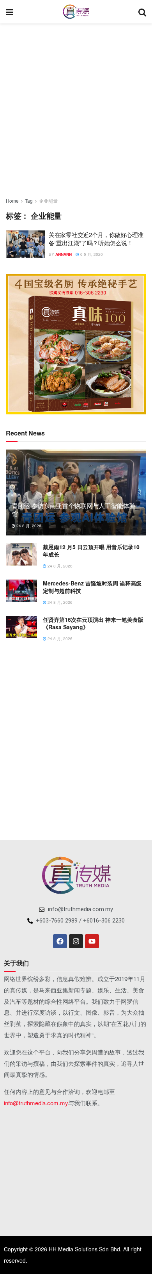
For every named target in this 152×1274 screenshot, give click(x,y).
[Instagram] (76, 941)
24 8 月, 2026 (28, 525)
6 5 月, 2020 (91, 254)
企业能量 (48, 200)
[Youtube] (92, 941)
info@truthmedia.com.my (36, 1103)
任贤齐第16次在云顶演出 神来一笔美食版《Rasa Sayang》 (93, 623)
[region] (76, 344)
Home (12, 200)
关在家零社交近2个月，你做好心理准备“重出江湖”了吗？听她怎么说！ (96, 238)
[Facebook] (60, 941)
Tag (29, 200)
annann (63, 254)
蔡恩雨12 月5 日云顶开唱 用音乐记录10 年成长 (91, 550)
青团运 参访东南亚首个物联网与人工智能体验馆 (73, 509)
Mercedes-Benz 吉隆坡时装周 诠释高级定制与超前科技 (92, 587)
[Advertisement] (76, 107)
